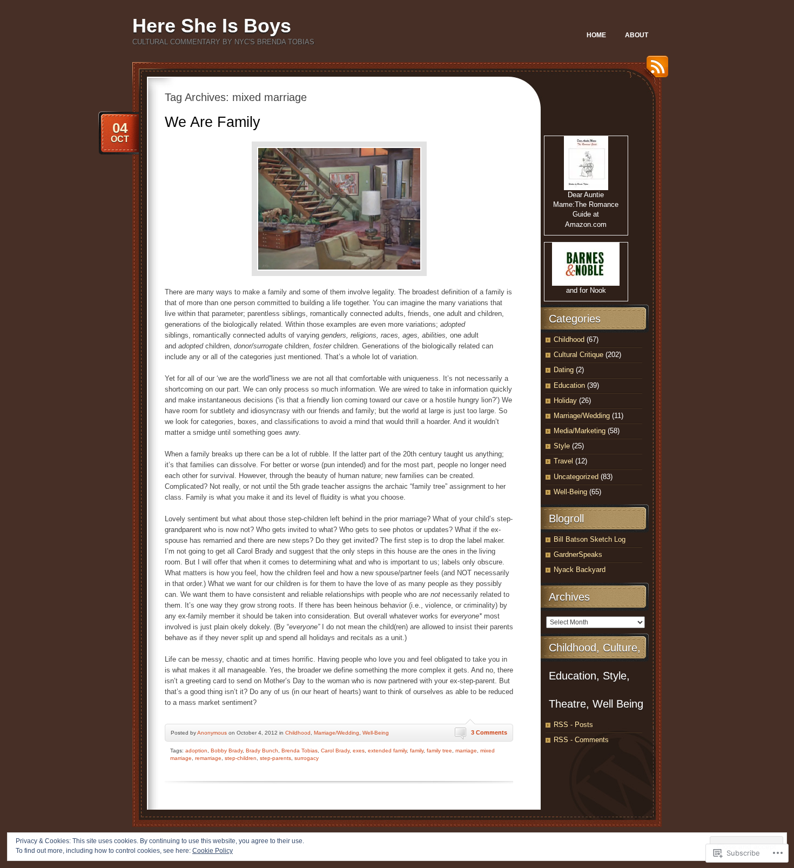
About (636, 35)
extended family (387, 750)
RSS (654, 70)
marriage (466, 750)
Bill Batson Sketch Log (589, 539)
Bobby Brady (227, 750)
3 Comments (489, 732)
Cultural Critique (578, 355)
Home (596, 35)
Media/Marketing (579, 431)
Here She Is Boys (211, 26)
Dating (564, 370)
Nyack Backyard (579, 570)
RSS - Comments (581, 740)
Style (562, 446)
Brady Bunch (262, 750)
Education (569, 385)
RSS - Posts (573, 725)
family (416, 750)
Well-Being (375, 733)
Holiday (565, 400)
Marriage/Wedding (336, 733)
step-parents (275, 758)
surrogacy (306, 758)
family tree (439, 750)
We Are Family (212, 122)
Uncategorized (576, 477)
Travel (563, 461)
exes (359, 750)
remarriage (208, 758)
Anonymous (212, 733)
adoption (196, 750)
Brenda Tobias (299, 750)
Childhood (298, 733)
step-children (241, 758)
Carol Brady (335, 750)
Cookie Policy (212, 850)
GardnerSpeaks (578, 554)
